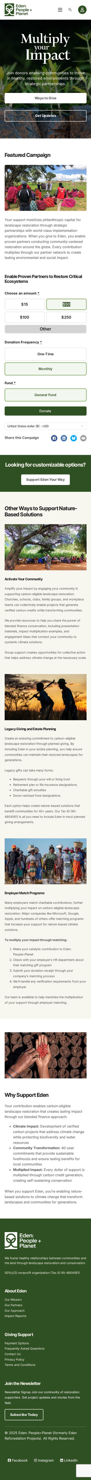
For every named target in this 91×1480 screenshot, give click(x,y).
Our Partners (13, 1305)
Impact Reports (15, 1316)
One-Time (45, 354)
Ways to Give (46, 98)
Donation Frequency (23, 342)
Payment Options (17, 1343)
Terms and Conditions (20, 1365)
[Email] (83, 438)
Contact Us (13, 1354)
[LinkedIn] (64, 438)
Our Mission (13, 1299)
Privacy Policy (14, 1359)
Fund (10, 383)
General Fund (45, 395)
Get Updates (45, 115)
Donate (45, 411)
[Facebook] (54, 438)
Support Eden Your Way (45, 479)
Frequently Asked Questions (25, 1348)
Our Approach (15, 1310)
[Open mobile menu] (60, 9)
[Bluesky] (73, 438)
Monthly (45, 369)
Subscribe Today (24, 1414)
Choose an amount (22, 293)
